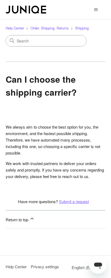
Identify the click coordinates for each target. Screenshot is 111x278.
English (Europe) (87, 267)
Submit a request (74, 201)
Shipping (82, 28)
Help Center (15, 28)
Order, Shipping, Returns (49, 28)
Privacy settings (45, 266)
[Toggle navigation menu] (95, 9)
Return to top (17, 219)
